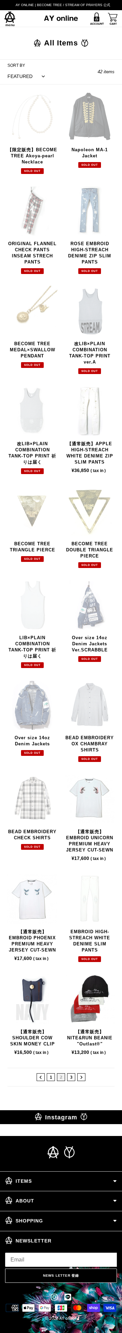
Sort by (16, 65)
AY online (68, 1318)
